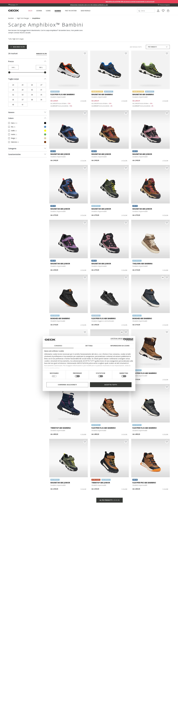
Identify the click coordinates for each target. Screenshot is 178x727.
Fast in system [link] (70, 11)
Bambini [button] (58, 11)
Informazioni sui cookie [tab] (119, 346)
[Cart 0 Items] (167, 12)
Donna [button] (39, 11)
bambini (11, 18)
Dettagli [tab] (89, 346)
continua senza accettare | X (122, 338)
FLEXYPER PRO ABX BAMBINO (144, 483)
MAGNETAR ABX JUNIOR (60, 154)
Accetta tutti (110, 385)
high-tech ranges (23, 18)
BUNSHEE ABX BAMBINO (60, 318)
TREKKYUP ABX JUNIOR (100, 483)
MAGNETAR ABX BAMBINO (102, 94)
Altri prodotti (109, 500)
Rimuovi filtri (41, 54)
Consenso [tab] (58, 346)
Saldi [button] (30, 11)
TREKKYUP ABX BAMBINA (60, 428)
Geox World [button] (85, 11)
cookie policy (54, 368)
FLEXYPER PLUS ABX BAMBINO (62, 94)
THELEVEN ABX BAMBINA (142, 263)
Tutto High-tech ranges (16, 39)
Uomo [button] (48, 11)
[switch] (77, 376)
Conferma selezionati (67, 385)
